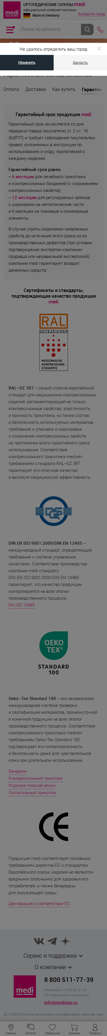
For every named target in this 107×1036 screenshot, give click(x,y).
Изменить (26, 62)
